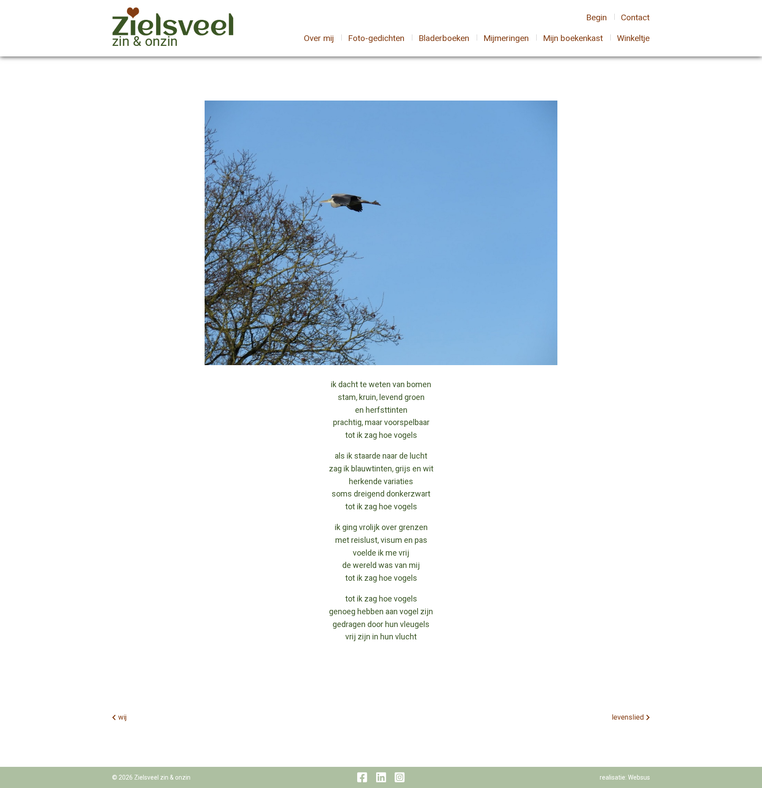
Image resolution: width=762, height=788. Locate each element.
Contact (635, 17)
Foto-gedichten (376, 38)
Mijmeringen (506, 38)
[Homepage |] (172, 27)
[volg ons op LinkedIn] (381, 777)
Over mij (319, 38)
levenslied (628, 717)
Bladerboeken (443, 38)
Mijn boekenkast (573, 38)
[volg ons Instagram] (399, 777)
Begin (596, 17)
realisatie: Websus (625, 777)
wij (122, 717)
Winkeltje (633, 38)
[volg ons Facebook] (362, 777)
